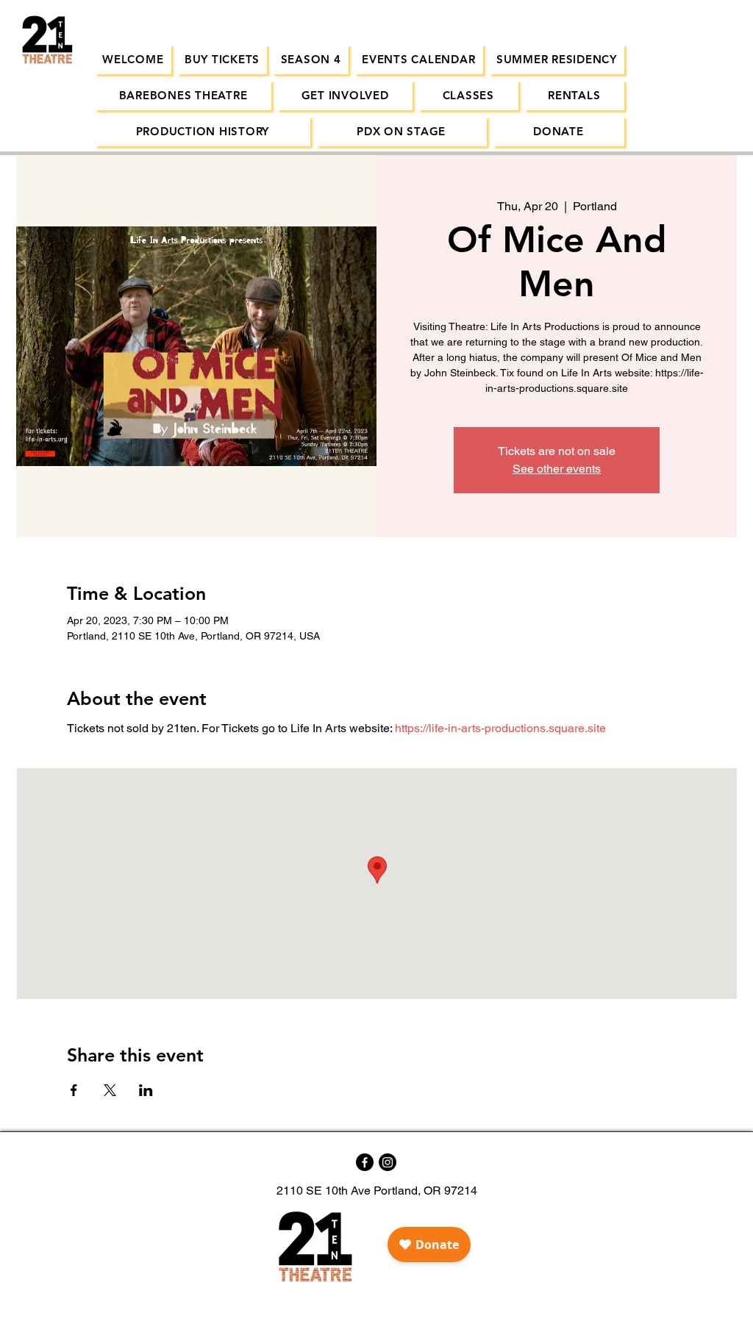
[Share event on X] (110, 1090)
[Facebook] (365, 1162)
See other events (557, 469)
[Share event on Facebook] (74, 1090)
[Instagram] (387, 1162)
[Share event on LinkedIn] (146, 1090)
